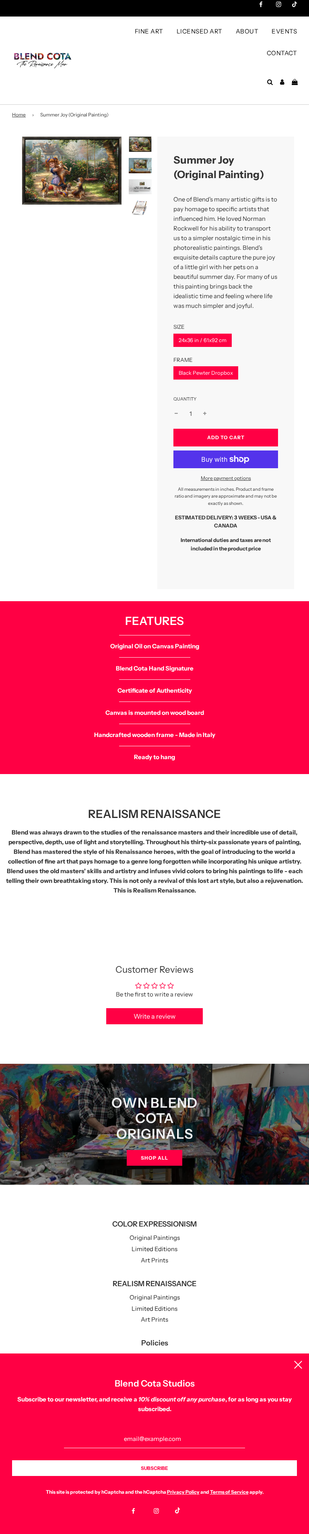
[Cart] (295, 82)
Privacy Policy (183, 1492)
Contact (282, 53)
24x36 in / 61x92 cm (203, 340)
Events (284, 31)
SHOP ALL (154, 1158)
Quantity (184, 399)
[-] (176, 414)
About (247, 31)
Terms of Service (229, 1492)
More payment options (226, 478)
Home (19, 115)
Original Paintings (155, 1237)
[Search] (270, 82)
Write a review (154, 1016)
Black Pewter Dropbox (206, 372)
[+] (205, 414)
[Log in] (282, 82)
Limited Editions (154, 1249)
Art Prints (154, 1260)
